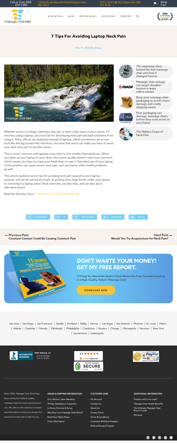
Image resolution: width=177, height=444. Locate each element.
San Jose (14, 323)
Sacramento (80, 333)
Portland (72, 323)
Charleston (89, 328)
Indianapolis (97, 333)
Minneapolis (129, 328)
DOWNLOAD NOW (96, 290)
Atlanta (17, 328)
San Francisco (44, 323)
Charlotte (30, 328)
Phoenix (138, 323)
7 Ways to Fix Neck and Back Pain (58, 194)
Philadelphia (72, 328)
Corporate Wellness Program (104, 421)
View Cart (164, 3)
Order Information (55, 421)
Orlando (43, 328)
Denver (94, 323)
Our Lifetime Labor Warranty (61, 399)
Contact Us (96, 404)
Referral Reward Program (102, 426)
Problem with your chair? (145, 399)
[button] (56, 16)
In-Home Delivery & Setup (59, 408)
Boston (103, 328)
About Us (95, 408)
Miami (162, 323)
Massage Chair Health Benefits (148, 404)
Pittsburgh (57, 328)
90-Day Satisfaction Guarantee (62, 404)
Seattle (60, 323)
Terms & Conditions (100, 417)
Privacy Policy (97, 412)
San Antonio (123, 323)
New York (158, 328)
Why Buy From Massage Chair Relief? (65, 412)
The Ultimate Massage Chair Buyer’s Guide (147, 409)
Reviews (138, 415)
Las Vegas (107, 323)
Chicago (114, 328)
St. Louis (151, 323)
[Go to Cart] (156, 4)
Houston (144, 328)
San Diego (28, 323)
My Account (96, 399)
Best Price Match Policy (58, 417)
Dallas (83, 323)
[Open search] (137, 16)
